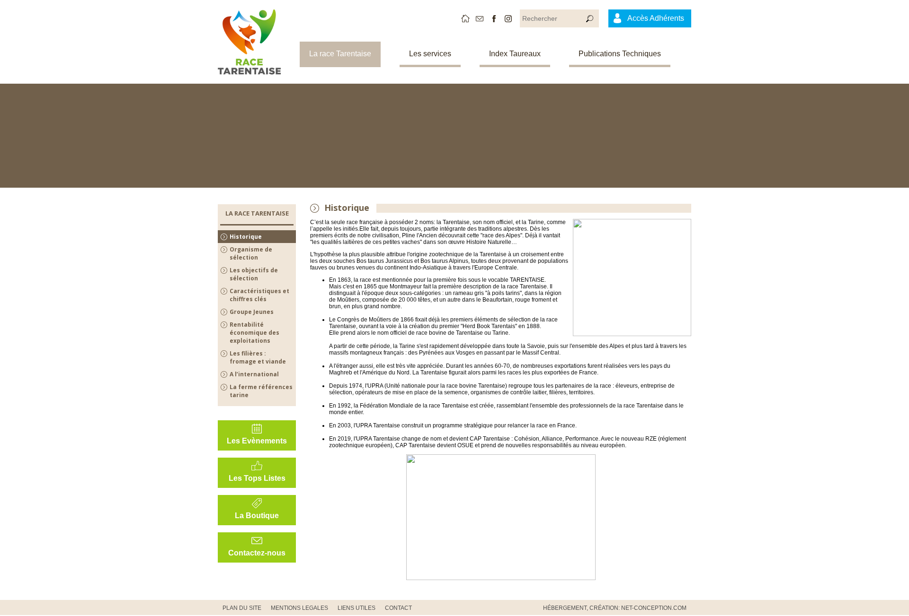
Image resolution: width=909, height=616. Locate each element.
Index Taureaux (515, 54)
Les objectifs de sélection (254, 274)
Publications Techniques (620, 54)
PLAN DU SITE (242, 608)
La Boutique (257, 516)
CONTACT (398, 608)
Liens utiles (356, 608)
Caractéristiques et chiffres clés (259, 295)
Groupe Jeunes (252, 312)
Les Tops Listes (257, 478)
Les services (430, 54)
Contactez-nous (256, 553)
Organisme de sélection (251, 253)
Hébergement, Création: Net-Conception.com (614, 608)
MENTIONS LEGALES (299, 608)
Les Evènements (257, 441)
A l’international (254, 374)
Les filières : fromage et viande (258, 357)
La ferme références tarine (261, 391)
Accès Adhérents (655, 18)
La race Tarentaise (340, 54)
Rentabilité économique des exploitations (254, 333)
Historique (246, 237)
